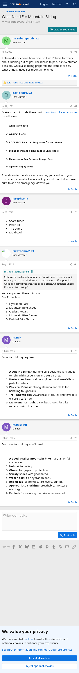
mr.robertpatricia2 (14, 21)
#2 (75, 106)
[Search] (74, 4)
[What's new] (67, 4)
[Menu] (5, 4)
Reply (74, 75)
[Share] (70, 52)
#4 (75, 264)
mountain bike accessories (60, 112)
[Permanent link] (29, 125)
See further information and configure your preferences (37, 649)
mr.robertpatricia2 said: (16, 271)
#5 (75, 351)
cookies (28, 639)
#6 (75, 438)
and (25, 82)
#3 (75, 212)
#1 (75, 51)
